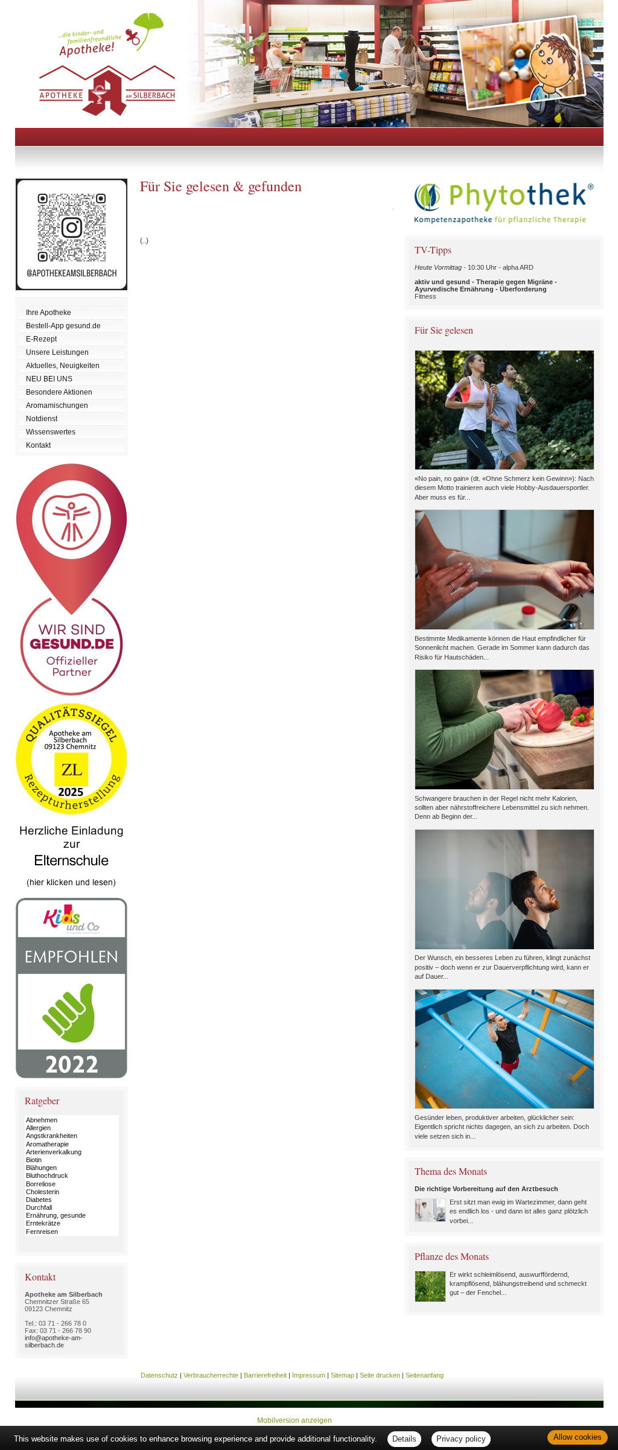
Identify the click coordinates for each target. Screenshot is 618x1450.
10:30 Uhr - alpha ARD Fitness (486, 282)
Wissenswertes (50, 432)
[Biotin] (72, 1160)
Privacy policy (461, 1438)
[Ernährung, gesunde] (72, 1215)
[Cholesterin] (72, 1192)
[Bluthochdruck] (72, 1176)
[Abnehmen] (72, 1120)
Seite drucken (380, 1375)
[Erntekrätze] (72, 1223)
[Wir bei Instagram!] (71, 295)
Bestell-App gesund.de (63, 326)
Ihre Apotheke (48, 312)
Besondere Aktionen (59, 392)
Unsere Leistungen (57, 352)
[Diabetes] (72, 1200)
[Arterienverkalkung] (72, 1152)
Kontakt (38, 445)
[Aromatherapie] (72, 1144)
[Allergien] (72, 1128)
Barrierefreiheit (265, 1375)
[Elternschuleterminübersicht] (71, 895)
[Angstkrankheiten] (72, 1136)
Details (404, 1438)
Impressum (308, 1375)
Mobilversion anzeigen (294, 1420)
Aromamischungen (57, 405)
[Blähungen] (72, 1168)
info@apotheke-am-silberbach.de (54, 1341)
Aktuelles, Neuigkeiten (63, 365)
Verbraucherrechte (210, 1375)
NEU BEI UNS (49, 379)
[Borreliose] (72, 1184)
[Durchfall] (72, 1208)
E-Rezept (41, 339)
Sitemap (342, 1375)
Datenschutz (159, 1375)
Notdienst (41, 419)
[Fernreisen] (72, 1232)
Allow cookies (577, 1437)
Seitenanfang (425, 1375)
